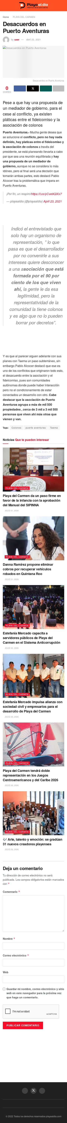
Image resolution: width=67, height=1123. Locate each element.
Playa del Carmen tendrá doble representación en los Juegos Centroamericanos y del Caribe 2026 (30, 775)
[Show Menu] (4, 5)
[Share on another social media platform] (58, 88)
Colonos (16, 427)
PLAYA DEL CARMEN (24, 16)
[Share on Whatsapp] (46, 88)
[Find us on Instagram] (42, 1091)
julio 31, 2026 (11, 510)
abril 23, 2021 (33, 39)
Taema (54, 427)
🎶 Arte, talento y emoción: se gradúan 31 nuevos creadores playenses (32, 841)
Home (6, 16)
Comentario (11, 892)
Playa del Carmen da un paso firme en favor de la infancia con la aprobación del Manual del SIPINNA (32, 500)
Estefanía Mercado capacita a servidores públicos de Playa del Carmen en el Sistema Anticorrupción (31, 638)
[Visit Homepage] (33, 5)
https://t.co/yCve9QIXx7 (46, 194)
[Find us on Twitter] (33, 1091)
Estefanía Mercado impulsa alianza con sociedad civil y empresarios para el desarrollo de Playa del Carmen (33, 706)
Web (5, 972)
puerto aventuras (36, 427)
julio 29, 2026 (11, 849)
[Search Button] (62, 5)
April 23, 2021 (52, 201)
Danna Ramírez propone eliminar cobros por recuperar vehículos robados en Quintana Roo (28, 569)
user (16, 39)
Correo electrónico (16, 955)
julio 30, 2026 (11, 648)
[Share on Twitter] (33, 88)
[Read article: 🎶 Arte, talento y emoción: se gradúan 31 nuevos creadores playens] (33, 813)
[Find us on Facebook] (25, 1091)
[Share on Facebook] (20, 88)
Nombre (9, 938)
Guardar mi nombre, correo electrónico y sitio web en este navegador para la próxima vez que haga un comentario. (35, 993)
